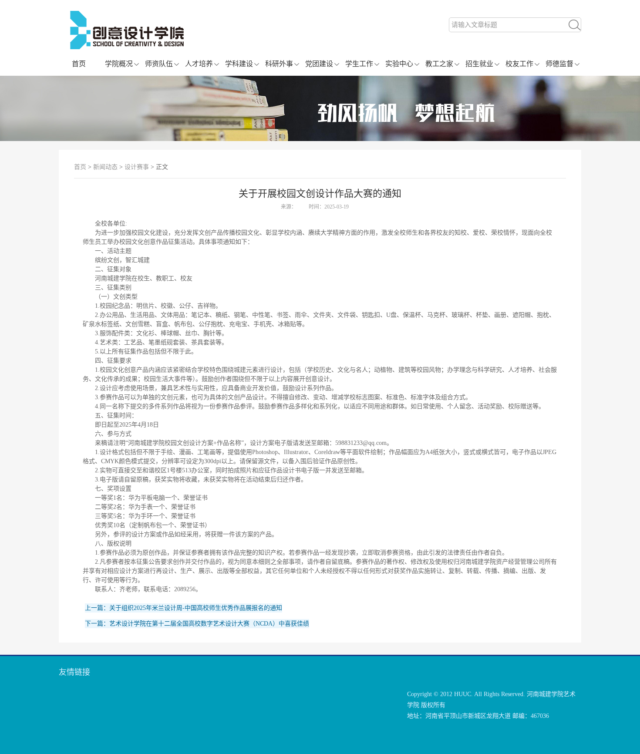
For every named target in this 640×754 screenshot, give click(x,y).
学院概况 (119, 63)
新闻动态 (105, 167)
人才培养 (199, 63)
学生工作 (359, 63)
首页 (79, 63)
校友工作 (519, 63)
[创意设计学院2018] (195, 47)
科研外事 (279, 63)
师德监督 (559, 63)
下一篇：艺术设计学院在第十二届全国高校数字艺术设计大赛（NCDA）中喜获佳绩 (197, 623)
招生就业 (479, 63)
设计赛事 (137, 167)
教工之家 (439, 63)
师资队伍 (159, 63)
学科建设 (239, 63)
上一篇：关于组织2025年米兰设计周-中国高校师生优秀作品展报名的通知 (183, 608)
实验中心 (399, 63)
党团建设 (319, 63)
